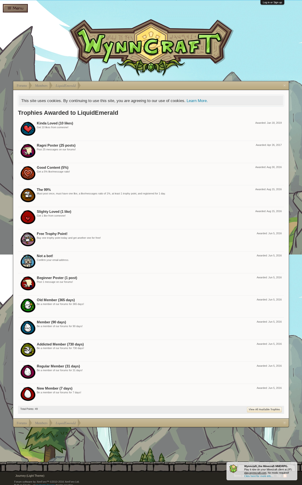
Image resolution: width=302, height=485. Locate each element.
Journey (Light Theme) (29, 475)
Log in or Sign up (272, 2)
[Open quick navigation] (284, 85)
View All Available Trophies (264, 409)
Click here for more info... (258, 476)
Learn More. (197, 100)
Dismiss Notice (294, 465)
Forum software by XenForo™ (47, 481)
